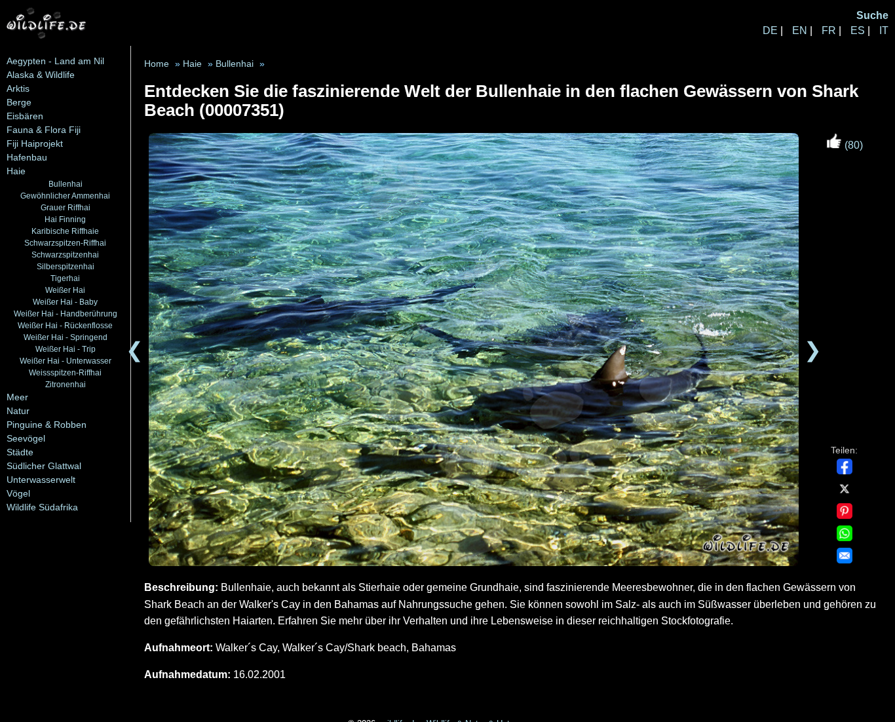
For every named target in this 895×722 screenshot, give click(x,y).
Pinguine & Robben (46, 424)
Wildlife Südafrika (42, 507)
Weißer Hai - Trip (65, 349)
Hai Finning (65, 219)
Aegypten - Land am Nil (55, 61)
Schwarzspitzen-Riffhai (65, 242)
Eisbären (25, 116)
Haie (16, 171)
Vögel (18, 493)
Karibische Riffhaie (65, 231)
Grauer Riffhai (65, 207)
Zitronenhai (65, 384)
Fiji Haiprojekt (35, 143)
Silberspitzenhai (65, 266)
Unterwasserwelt (41, 479)
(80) (852, 145)
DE (770, 30)
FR (829, 30)
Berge (19, 102)
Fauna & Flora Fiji (44, 129)
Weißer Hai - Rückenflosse (65, 325)
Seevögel (26, 438)
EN (799, 30)
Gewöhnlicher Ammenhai (65, 195)
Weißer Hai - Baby (65, 301)
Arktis (18, 88)
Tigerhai (65, 278)
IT (883, 30)
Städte (20, 452)
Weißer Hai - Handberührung (65, 313)
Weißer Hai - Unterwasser (65, 360)
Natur (18, 411)
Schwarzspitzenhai (65, 254)
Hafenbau (27, 157)
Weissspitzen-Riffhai (65, 372)
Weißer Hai (65, 290)
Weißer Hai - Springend (65, 337)
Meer (17, 397)
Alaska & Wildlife (41, 74)
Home (156, 64)
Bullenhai (65, 184)
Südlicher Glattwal (44, 466)
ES (857, 30)
